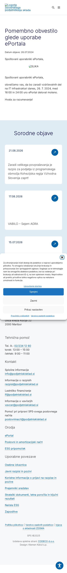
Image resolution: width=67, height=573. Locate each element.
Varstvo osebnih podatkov (43, 315)
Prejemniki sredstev (17, 488)
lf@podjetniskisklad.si (18, 394)
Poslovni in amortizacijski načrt (24, 442)
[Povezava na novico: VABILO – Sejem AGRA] (33, 210)
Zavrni (33, 300)
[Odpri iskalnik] (53, 7)
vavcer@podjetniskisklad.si (21, 405)
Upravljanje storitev (33, 286)
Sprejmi (33, 291)
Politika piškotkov (14, 524)
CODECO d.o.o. (46, 541)
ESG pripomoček (15, 448)
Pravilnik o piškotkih (20, 315)
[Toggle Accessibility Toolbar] (59, 565)
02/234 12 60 (22, 345)
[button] (62, 257)
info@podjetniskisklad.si (20, 373)
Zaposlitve (11, 511)
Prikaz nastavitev (33, 309)
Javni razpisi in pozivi (18, 471)
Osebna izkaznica (16, 464)
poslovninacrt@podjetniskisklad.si (26, 419)
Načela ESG (12, 505)
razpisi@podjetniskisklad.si (21, 384)
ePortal (9, 435)
